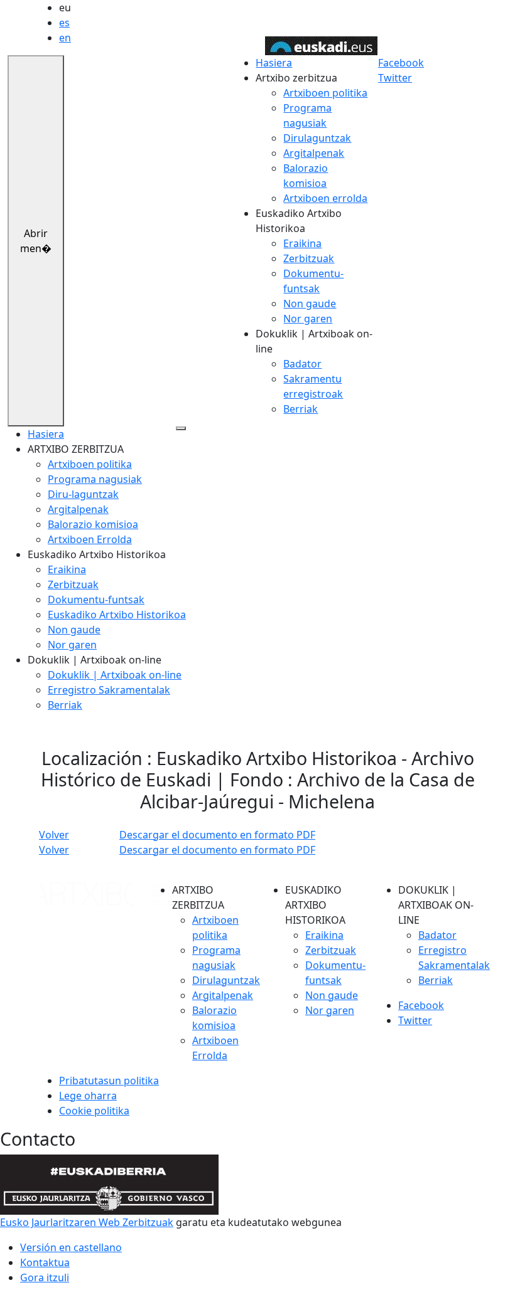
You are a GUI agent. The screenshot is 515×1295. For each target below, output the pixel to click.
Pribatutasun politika (109, 1080)
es (64, 22)
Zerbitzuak (308, 258)
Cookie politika (94, 1111)
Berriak (300, 409)
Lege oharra (88, 1095)
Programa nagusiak (95, 479)
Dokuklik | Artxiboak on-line (115, 675)
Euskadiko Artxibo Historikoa (117, 614)
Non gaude (309, 303)
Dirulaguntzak (317, 138)
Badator (302, 364)
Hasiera (274, 63)
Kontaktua (45, 1262)
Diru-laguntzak (83, 494)
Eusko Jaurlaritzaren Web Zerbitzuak (86, 1222)
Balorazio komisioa (93, 524)
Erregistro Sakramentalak (109, 690)
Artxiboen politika (325, 93)
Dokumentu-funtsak (96, 599)
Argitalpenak (313, 153)
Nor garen (307, 318)
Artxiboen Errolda (90, 539)
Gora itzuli (44, 1277)
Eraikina (302, 243)
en (65, 38)
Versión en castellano (71, 1247)
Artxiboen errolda (325, 198)
